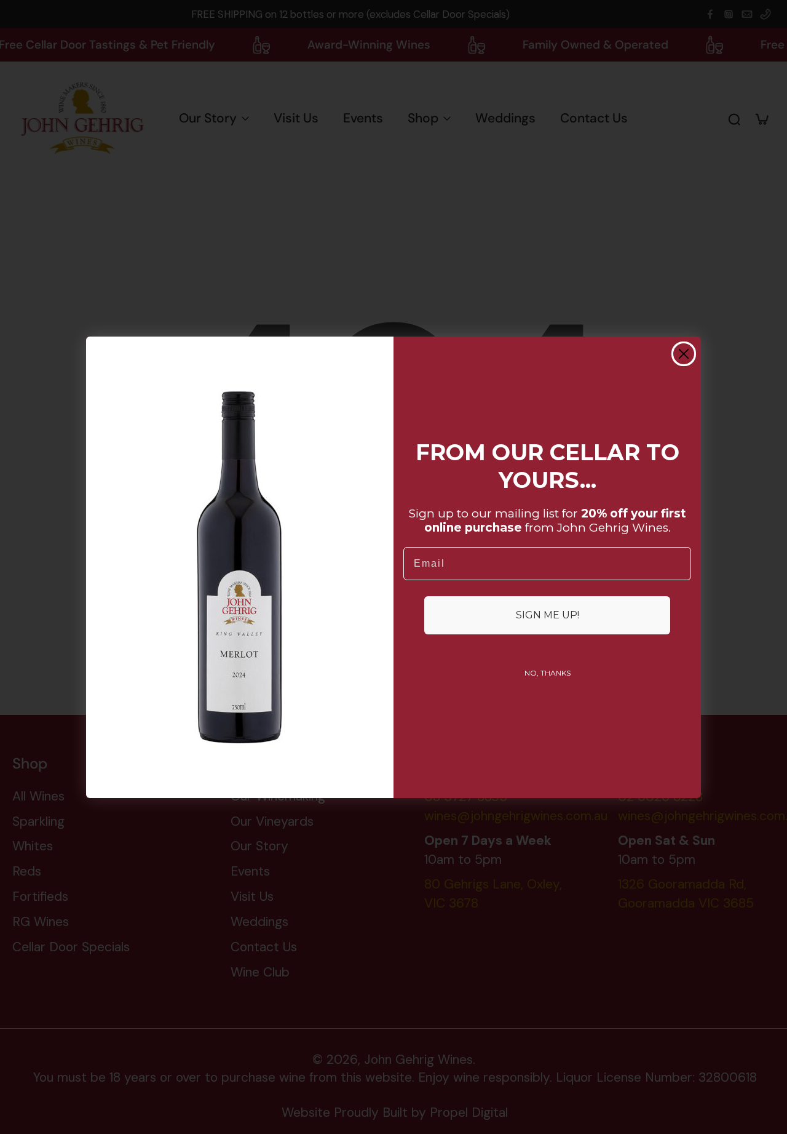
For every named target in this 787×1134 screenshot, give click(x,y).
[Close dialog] (684, 354)
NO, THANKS (547, 672)
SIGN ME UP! (547, 615)
